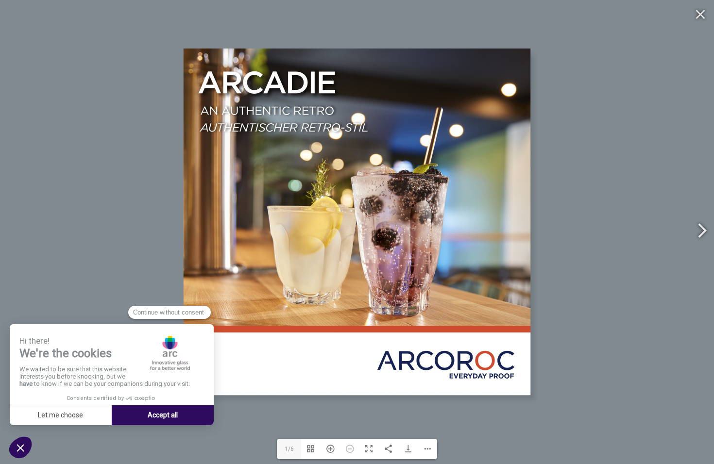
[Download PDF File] (408, 449)
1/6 (289, 449)
